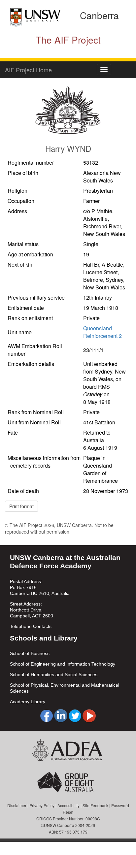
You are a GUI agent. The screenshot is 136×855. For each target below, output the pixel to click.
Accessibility (68, 805)
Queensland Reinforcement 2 (102, 332)
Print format (21, 506)
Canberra (99, 15)
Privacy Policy (41, 805)
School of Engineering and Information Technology (62, 664)
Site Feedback (95, 805)
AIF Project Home (28, 69)
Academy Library (27, 701)
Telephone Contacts (30, 626)
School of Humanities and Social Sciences (53, 674)
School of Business (30, 653)
